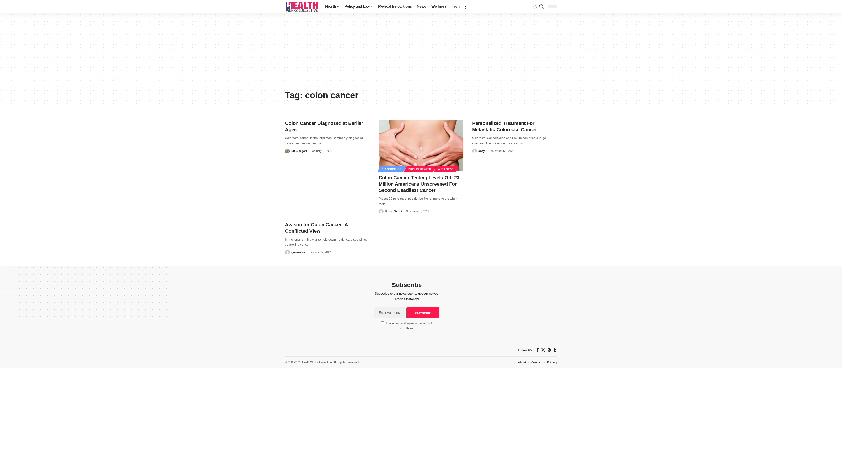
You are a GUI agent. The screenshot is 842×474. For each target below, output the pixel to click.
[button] (465, 6)
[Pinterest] (549, 350)
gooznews (298, 252)
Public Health (419, 169)
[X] (543, 350)
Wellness (446, 169)
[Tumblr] (555, 350)
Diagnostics (391, 169)
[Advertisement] (421, 55)
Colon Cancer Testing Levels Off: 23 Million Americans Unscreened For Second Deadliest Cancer (419, 184)
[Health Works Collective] (301, 6)
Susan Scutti (393, 211)
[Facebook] (537, 350)
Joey (481, 151)
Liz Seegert (299, 151)
